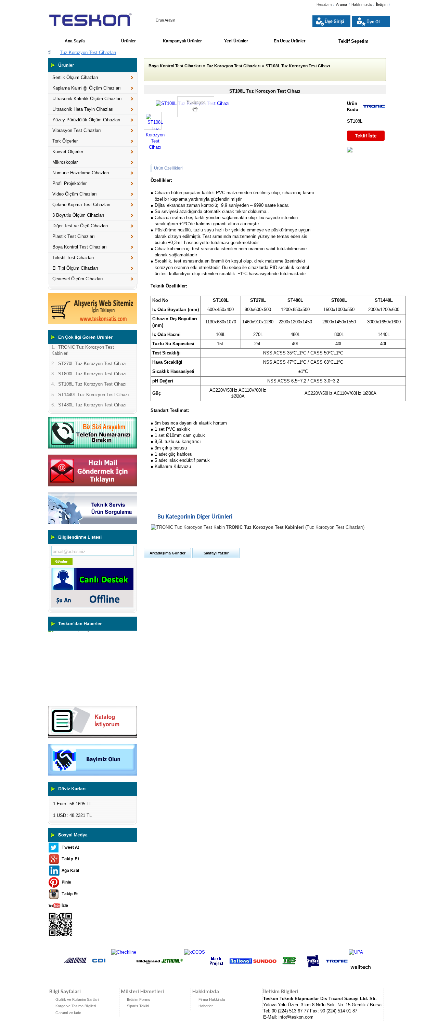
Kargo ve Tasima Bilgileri (75, 1006)
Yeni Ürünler (236, 41)
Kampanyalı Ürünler (182, 41)
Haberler (205, 1006)
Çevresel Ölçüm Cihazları (77, 278)
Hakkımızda (361, 4)
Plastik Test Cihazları (73, 236)
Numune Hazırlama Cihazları (80, 172)
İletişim (381, 4)
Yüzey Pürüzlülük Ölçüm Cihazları (86, 119)
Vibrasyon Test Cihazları (76, 130)
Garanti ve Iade (68, 1013)
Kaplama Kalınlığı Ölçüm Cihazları (86, 88)
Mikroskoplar (65, 162)
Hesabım (324, 4)
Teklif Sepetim (353, 41)
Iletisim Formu (138, 999)
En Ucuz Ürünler (290, 41)
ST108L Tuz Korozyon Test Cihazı (298, 66)
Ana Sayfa (75, 41)
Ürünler (128, 41)
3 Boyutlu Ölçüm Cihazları (78, 215)
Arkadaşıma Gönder (167, 553)
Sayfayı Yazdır (216, 553)
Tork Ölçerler (65, 141)
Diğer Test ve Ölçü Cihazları (80, 225)
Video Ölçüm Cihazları (74, 194)
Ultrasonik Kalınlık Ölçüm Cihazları (87, 98)
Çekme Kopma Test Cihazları (81, 204)
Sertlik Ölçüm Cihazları (75, 77)
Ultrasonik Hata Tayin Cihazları (83, 109)
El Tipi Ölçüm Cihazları (75, 268)
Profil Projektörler (69, 183)
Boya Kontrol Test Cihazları (79, 247)
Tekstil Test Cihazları (73, 257)
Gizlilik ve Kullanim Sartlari (77, 999)
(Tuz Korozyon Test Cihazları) (295, 527)
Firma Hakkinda (211, 999)
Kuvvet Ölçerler (67, 151)
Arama (341, 4)
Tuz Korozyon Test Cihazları (88, 52)
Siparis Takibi (138, 1006)
